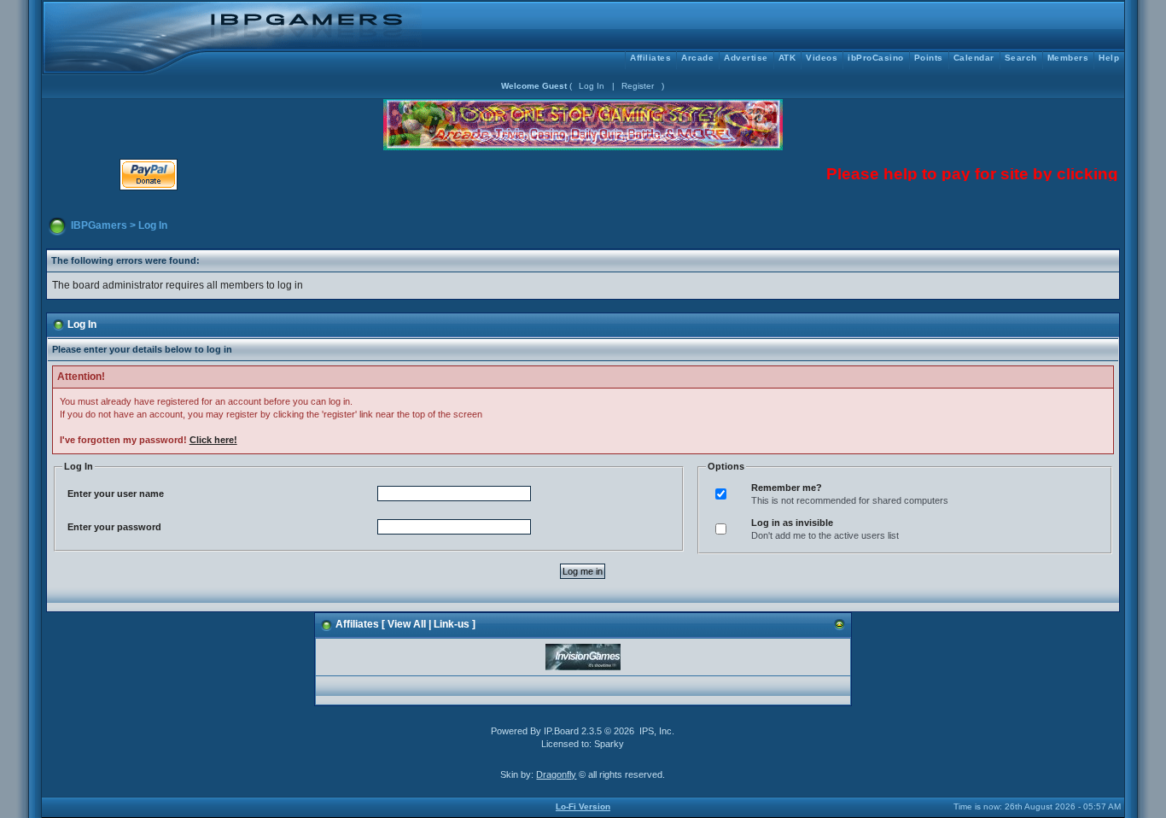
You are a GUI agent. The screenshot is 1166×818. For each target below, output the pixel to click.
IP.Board (561, 731)
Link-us (451, 624)
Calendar (973, 57)
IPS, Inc (655, 731)
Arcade (697, 57)
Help (1109, 57)
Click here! (213, 440)
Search (1021, 57)
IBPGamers (99, 225)
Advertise (746, 57)
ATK (787, 57)
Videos (821, 57)
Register (637, 86)
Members (1068, 57)
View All (407, 624)
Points (928, 57)
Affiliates (650, 57)
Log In (591, 86)
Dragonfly (556, 774)
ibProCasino (876, 57)
